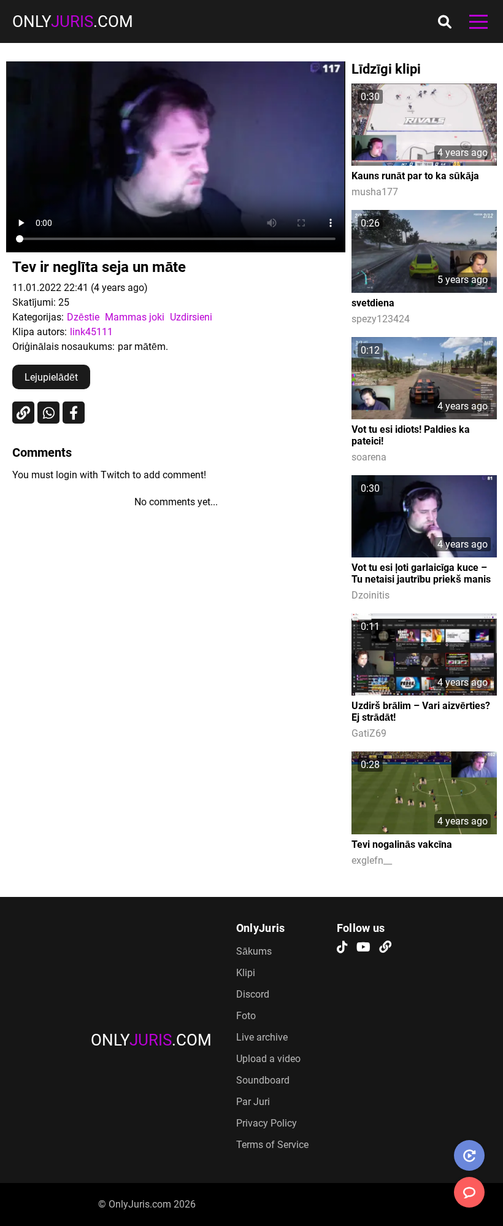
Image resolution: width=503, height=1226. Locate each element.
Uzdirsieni (191, 317)
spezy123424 (380, 319)
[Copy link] (23, 413)
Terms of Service (272, 1144)
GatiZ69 (368, 733)
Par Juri (253, 1102)
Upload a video (268, 1059)
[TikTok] (342, 948)
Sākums (254, 951)
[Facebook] (74, 413)
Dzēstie (83, 317)
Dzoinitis (370, 595)
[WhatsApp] (48, 413)
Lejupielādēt (51, 377)
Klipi (245, 973)
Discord (252, 994)
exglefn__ (371, 860)
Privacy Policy (266, 1123)
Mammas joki (134, 317)
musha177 (374, 192)
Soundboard (263, 1080)
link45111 (91, 332)
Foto (246, 1016)
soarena (368, 457)
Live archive (262, 1037)
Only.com (72, 21)
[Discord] (385, 948)
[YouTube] (363, 948)
